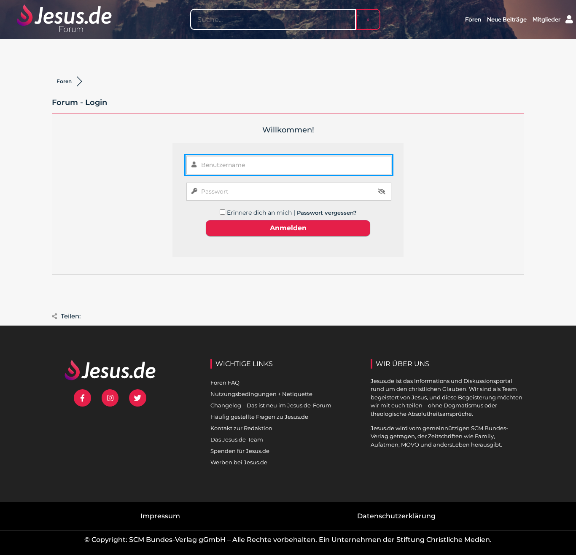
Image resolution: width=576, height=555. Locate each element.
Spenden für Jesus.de (239, 450)
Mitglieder (546, 19)
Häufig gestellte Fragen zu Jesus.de (259, 416)
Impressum (160, 516)
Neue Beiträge (507, 19)
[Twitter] (137, 398)
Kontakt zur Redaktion (241, 428)
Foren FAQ (225, 382)
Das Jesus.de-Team (236, 439)
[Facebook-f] (82, 398)
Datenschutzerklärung (396, 516)
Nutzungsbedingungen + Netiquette (261, 394)
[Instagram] (110, 398)
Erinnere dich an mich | (262, 212)
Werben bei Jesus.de (238, 462)
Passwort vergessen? (327, 212)
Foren (473, 19)
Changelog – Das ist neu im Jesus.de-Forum (270, 405)
